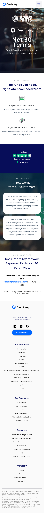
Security (22, 494)
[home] (10, 4)
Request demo (22, 333)
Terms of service (13, 494)
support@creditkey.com (15, 281)
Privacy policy (20, 493)
